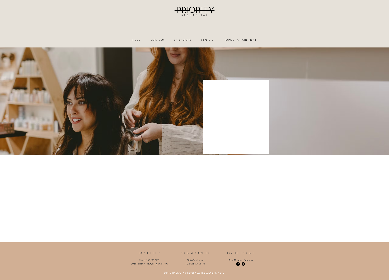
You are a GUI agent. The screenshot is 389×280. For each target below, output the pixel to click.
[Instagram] (238, 264)
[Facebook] (243, 264)
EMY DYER (220, 273)
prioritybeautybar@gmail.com (153, 263)
